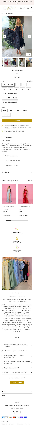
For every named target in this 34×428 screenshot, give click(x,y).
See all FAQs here (17, 382)
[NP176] (9, 194)
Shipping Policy (12, 424)
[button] (28, 8)
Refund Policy (5, 424)
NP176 (5, 211)
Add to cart (17, 120)
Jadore (17, 73)
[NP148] (25, 194)
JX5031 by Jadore (9, 13)
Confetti (6, 421)
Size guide (29, 81)
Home (3, 13)
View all (30, 180)
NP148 (21, 211)
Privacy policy (20, 424)
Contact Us (27, 424)
